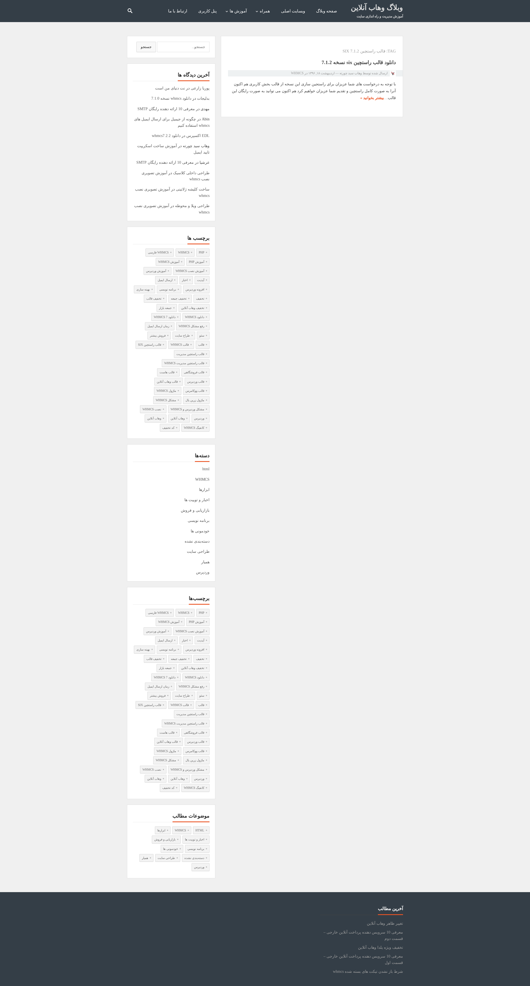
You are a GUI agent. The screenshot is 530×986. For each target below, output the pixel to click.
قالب (201, 344)
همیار (205, 562)
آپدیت (200, 280)
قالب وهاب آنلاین (167, 381)
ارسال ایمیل (165, 280)
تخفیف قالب (153, 298)
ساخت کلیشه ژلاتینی (193, 189)
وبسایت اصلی (293, 11)
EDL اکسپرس (198, 136)
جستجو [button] (146, 47)
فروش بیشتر (158, 335)
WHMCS (297, 73)
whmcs (183, 252)
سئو (201, 335)
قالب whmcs (180, 344)
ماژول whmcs (166, 390)
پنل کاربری (207, 11)
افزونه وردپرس (195, 289)
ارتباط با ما (177, 11)
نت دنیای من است (170, 88)
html (206, 469)
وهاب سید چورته (351, 73)
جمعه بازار (165, 308)
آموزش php (196, 261)
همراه (265, 11)
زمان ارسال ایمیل (158, 326)
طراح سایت (182, 335)
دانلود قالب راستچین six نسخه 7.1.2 (359, 62)
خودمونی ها (200, 531)
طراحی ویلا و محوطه (192, 206)
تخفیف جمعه (179, 298)
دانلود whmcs (194, 317)
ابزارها (204, 490)
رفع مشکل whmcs (191, 326)
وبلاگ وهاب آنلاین (377, 8)
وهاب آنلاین (178, 418)
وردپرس (199, 418)
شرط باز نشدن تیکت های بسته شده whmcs (368, 971)
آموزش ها (238, 11)
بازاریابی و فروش (195, 510)
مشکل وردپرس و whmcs (187, 409)
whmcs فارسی (158, 252)
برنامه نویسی (167, 289)
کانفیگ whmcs (194, 427)
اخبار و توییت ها (197, 500)
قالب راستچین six (149, 344)
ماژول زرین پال (195, 400)
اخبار (185, 280)
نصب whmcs (151, 409)
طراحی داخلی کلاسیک (191, 173)
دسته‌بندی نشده (197, 541)
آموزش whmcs (168, 261)
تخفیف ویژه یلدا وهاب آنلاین (380, 947)
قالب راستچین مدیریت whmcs (184, 363)
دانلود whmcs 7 (165, 317)
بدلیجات (203, 98)
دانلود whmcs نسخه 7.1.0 (171, 98)
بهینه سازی (143, 289)
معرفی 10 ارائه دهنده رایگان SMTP (166, 109)
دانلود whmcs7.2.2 (166, 136)
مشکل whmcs (166, 400)
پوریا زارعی (200, 88)
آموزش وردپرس (156, 271)
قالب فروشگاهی (194, 372)
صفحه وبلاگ (326, 11)
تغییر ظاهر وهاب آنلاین (385, 923)
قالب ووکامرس (195, 390)
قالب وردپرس (195, 381)
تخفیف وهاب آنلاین (192, 308)
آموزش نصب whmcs (190, 271)
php (201, 252)
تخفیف (200, 298)
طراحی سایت (198, 551)
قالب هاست (167, 372)
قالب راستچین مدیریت (190, 354)
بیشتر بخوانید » (372, 98)
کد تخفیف (168, 427)
